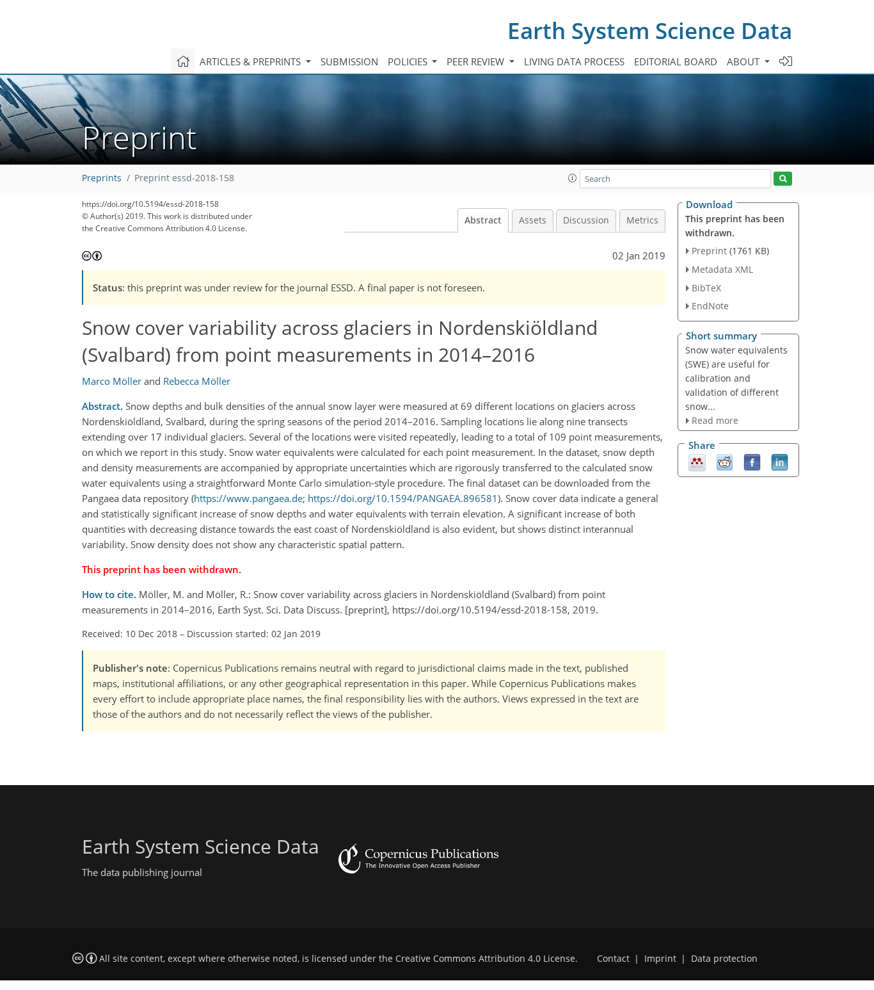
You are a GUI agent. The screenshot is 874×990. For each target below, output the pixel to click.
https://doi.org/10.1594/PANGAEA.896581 (403, 498)
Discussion (586, 220)
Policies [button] (409, 61)
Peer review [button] (477, 61)
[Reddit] (724, 461)
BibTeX (706, 288)
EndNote (710, 306)
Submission (349, 61)
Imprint (660, 958)
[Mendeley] (697, 461)
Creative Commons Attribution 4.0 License (485, 958)
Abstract (483, 220)
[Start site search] (783, 179)
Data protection (724, 958)
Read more (715, 420)
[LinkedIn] (779, 461)
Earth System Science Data (649, 30)
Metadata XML (722, 269)
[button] (572, 178)
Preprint (709, 251)
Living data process (574, 61)
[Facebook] (752, 461)
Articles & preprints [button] (251, 61)
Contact (613, 958)
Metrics (642, 220)
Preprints (102, 178)
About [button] (744, 61)
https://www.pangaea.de (248, 498)
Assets (532, 220)
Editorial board (675, 61)
